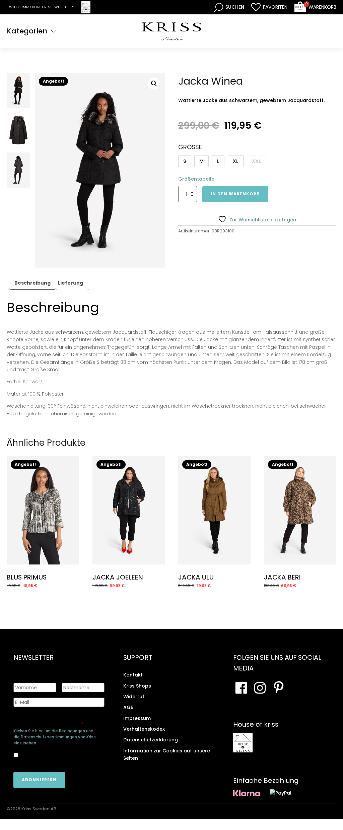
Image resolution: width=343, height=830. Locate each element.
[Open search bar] (229, 7)
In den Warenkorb (235, 194)
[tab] (32, 283)
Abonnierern (39, 780)
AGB (128, 707)
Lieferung (70, 283)
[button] (154, 84)
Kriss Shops (137, 686)
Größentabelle (196, 179)
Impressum (137, 718)
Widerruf (133, 696)
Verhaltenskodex (144, 729)
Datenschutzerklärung (150, 739)
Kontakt (133, 674)
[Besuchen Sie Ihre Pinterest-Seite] (279, 688)
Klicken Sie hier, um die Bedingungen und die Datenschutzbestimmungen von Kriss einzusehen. (54, 737)
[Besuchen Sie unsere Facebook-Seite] (241, 688)
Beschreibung (32, 283)
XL (235, 161)
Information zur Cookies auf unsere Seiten (166, 754)
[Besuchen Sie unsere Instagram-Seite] (260, 688)
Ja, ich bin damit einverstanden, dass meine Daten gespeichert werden (58, 754)
